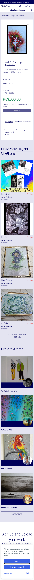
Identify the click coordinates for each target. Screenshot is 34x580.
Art (7, 16)
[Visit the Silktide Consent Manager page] (27, 573)
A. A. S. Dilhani (6, 430)
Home (3, 16)
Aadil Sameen (6, 469)
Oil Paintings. (26, 2)
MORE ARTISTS (17, 514)
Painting (11, 16)
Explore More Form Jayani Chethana (17, 336)
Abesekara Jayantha (9, 508)
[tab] (8, 122)
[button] (28, 24)
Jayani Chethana (10, 65)
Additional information (23, 122)
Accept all (17, 561)
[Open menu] (2, 10)
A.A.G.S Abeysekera (9, 391)
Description (9, 122)
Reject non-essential (17, 567)
